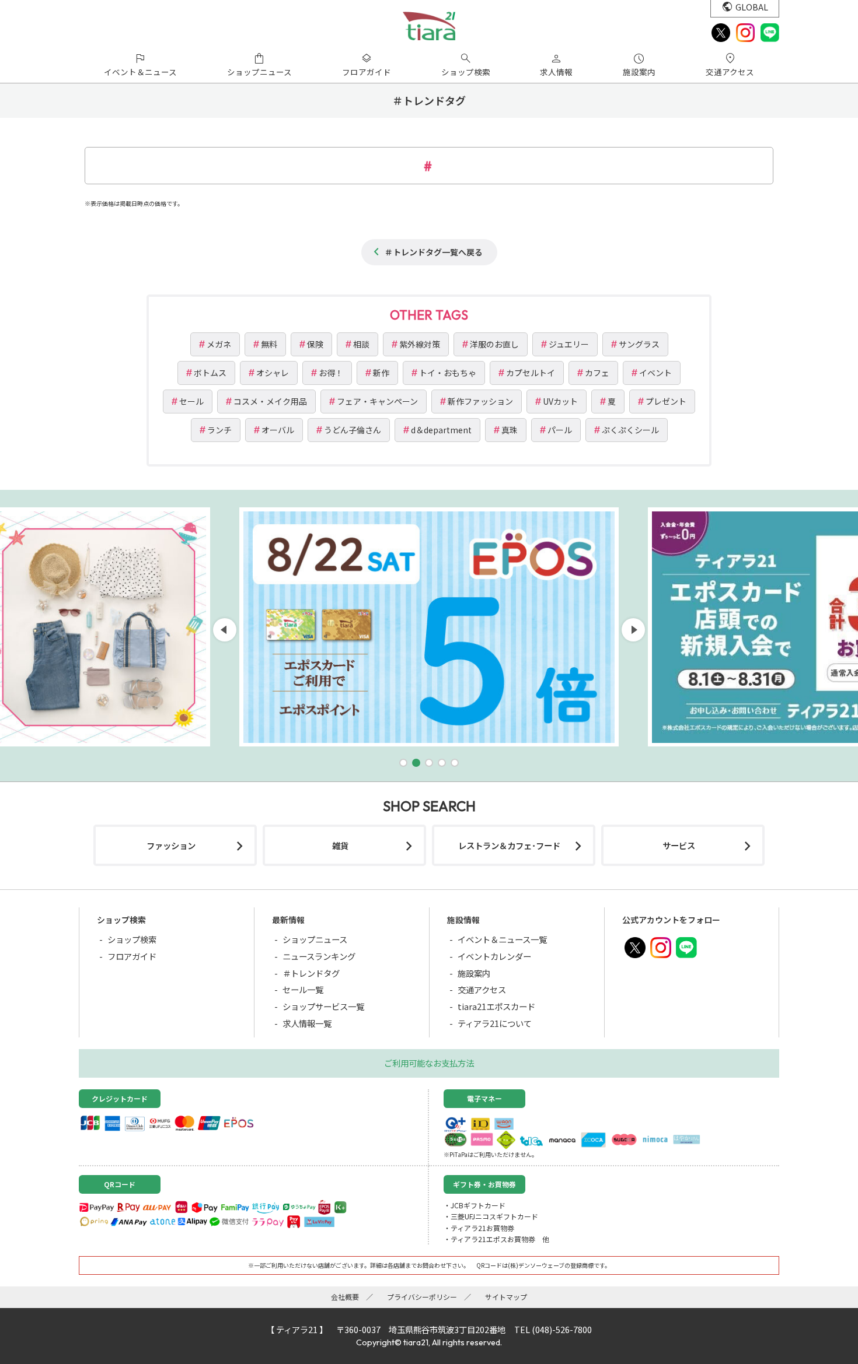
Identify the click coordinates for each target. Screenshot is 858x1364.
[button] (403, 763)
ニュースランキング (318, 956)
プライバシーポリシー (422, 1297)
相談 (361, 344)
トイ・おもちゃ (447, 372)
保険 (315, 344)
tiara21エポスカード (496, 1006)
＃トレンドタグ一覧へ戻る (434, 252)
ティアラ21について (495, 1023)
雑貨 (340, 845)
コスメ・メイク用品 (270, 401)
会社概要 (345, 1297)
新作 (381, 372)
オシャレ (272, 372)
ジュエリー (569, 344)
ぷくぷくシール (630, 430)
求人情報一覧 (307, 1023)
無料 (269, 344)
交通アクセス (482, 989)
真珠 (509, 430)
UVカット (560, 401)
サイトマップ (506, 1297)
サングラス (639, 344)
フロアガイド (131, 956)
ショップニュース (314, 939)
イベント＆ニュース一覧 (502, 939)
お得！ (331, 372)
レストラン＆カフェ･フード (509, 845)
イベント (655, 372)
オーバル (277, 430)
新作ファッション (480, 401)
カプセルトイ (530, 372)
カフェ (597, 372)
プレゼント (666, 401)
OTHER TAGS (429, 315)
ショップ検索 (131, 939)
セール (191, 401)
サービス (678, 845)
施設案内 (474, 973)
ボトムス (210, 372)
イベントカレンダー (494, 956)
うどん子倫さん (352, 430)
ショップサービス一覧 (323, 1006)
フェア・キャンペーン (377, 401)
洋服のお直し (494, 344)
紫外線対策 (419, 344)
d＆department (441, 430)
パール (559, 430)
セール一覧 (302, 989)
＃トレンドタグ (311, 973)
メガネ (219, 344)
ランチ (219, 430)
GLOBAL (751, 7)
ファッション (171, 845)
